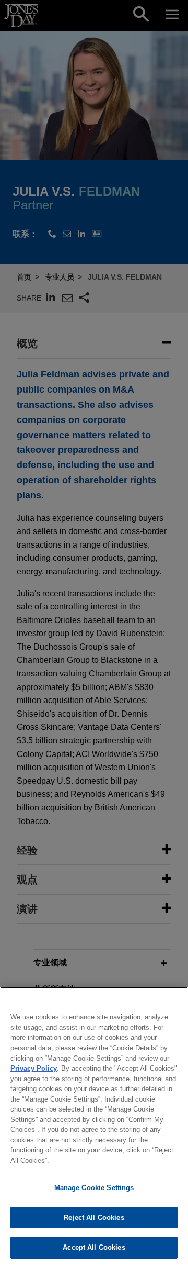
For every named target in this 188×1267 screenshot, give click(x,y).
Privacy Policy (33, 1068)
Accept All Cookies (94, 1247)
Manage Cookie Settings (94, 1188)
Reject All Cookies (94, 1217)
